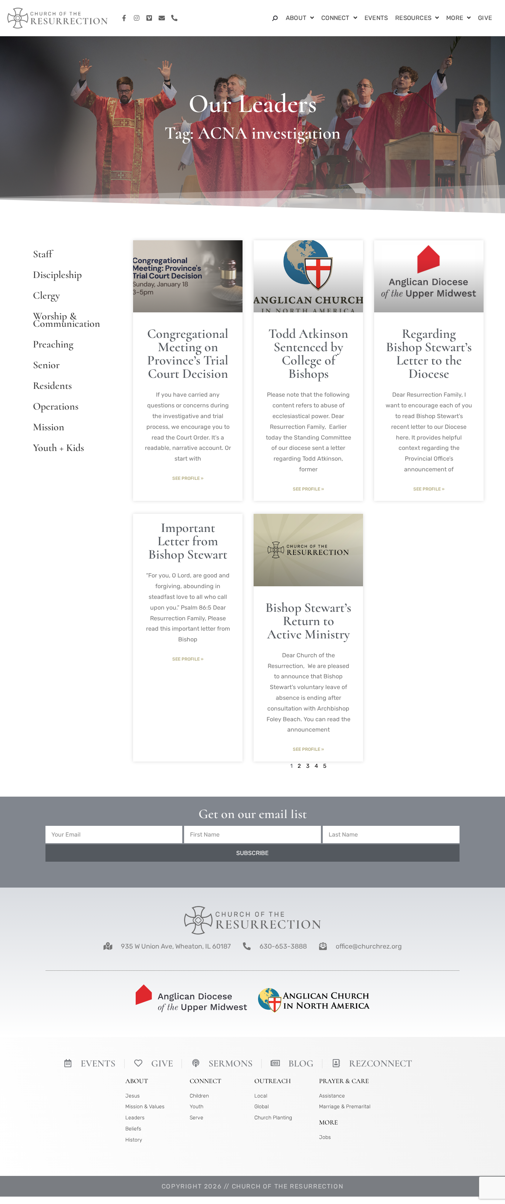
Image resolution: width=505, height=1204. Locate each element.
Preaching (53, 344)
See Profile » (187, 478)
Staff (42, 254)
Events (376, 17)
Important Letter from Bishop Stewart (187, 541)
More (454, 17)
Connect (335, 17)
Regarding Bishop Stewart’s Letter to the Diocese (429, 353)
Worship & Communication (66, 320)
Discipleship (57, 274)
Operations (55, 406)
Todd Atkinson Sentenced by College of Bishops (308, 353)
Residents (52, 385)
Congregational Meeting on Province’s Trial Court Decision (187, 353)
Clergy (46, 295)
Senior (46, 365)
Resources (413, 17)
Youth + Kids (58, 447)
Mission (48, 427)
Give (485, 17)
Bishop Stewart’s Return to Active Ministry (308, 621)
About (296, 17)
